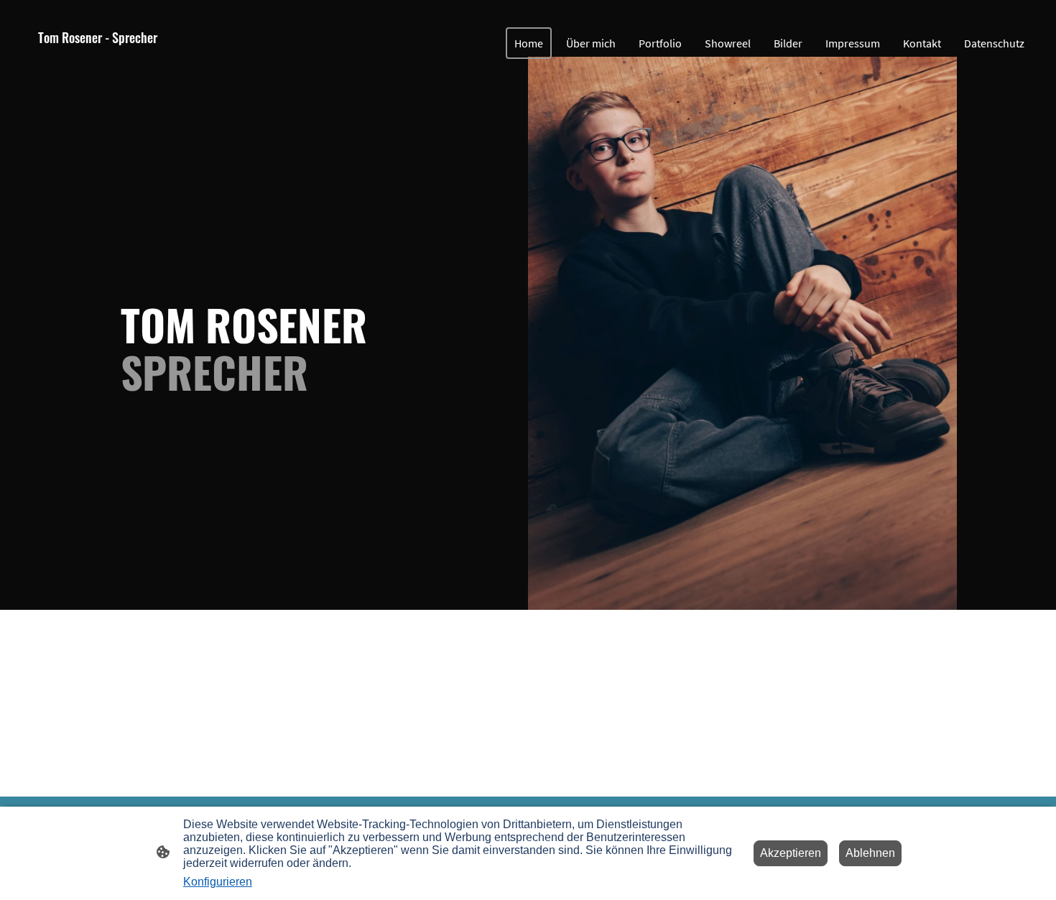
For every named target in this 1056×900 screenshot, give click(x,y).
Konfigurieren (217, 882)
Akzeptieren (790, 853)
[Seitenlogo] (97, 68)
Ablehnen (870, 853)
